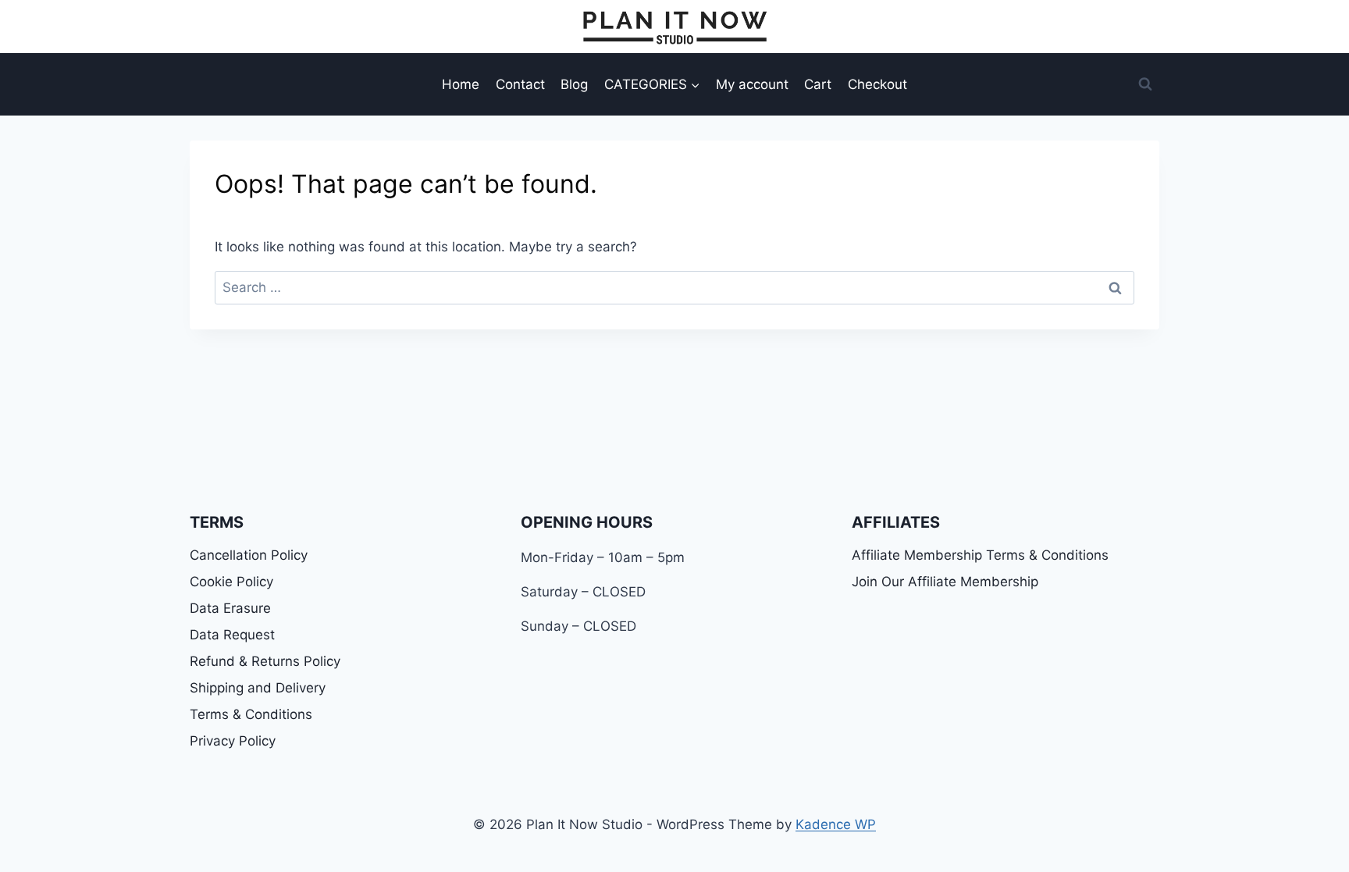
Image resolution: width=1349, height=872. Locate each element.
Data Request (232, 634)
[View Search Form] (1145, 84)
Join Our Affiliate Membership (945, 581)
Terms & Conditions (251, 714)
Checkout (877, 84)
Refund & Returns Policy (265, 661)
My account (752, 84)
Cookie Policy (231, 581)
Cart (817, 84)
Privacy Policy (233, 741)
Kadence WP (836, 824)
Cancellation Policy (249, 555)
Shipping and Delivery (258, 688)
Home (460, 84)
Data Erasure (230, 608)
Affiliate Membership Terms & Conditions (980, 555)
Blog (574, 84)
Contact (520, 84)
